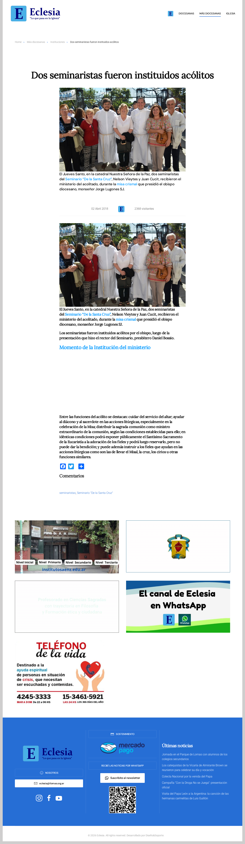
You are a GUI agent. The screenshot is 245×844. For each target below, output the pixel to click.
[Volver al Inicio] (37, 13)
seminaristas (67, 493)
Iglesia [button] (230, 13)
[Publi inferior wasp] (178, 606)
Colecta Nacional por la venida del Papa (187, 776)
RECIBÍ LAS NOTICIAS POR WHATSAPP (122, 765)
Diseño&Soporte (155, 835)
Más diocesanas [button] (210, 13)
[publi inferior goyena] (67, 606)
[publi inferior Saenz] (67, 546)
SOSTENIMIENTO (125, 734)
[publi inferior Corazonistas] (178, 546)
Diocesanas (186, 13)
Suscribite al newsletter (125, 778)
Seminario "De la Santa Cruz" (95, 493)
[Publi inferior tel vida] (60, 672)
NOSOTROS (51, 772)
